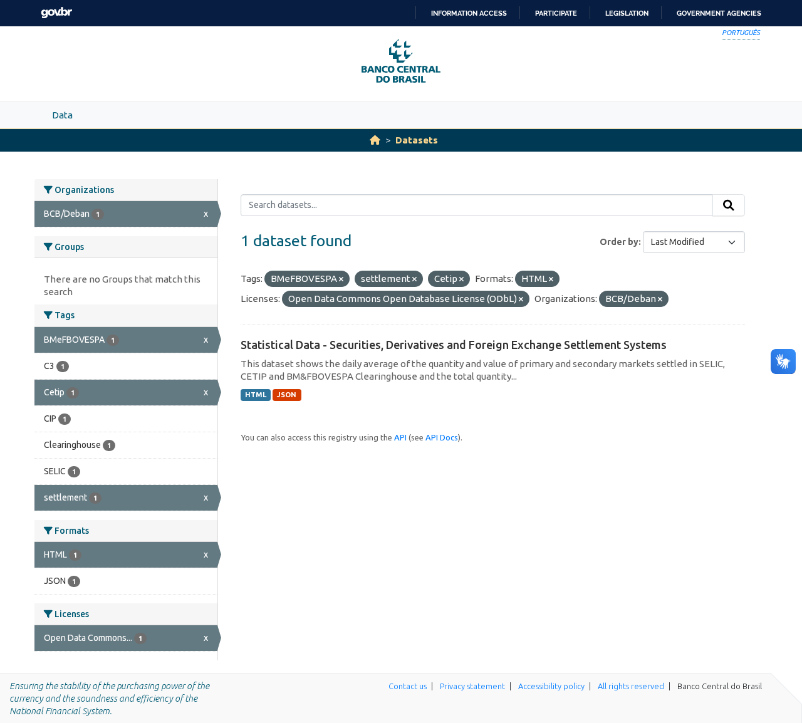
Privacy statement (472, 686)
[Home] (375, 140)
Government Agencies (719, 13)
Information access (469, 13)
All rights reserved (631, 686)
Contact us (407, 686)
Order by (619, 242)
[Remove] (341, 279)
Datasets (416, 140)
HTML (255, 394)
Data (62, 115)
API (400, 437)
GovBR (56, 13)
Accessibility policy (551, 686)
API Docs (441, 437)
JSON (286, 394)
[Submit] (728, 205)
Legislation (626, 13)
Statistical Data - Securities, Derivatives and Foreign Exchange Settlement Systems (454, 344)
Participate (556, 13)
